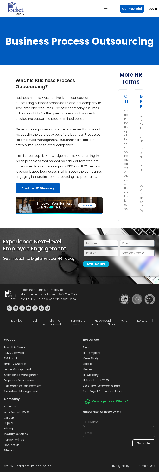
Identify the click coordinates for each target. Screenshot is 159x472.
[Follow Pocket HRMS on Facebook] (41, 308)
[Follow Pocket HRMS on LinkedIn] (15, 308)
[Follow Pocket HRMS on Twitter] (35, 308)
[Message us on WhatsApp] (87, 401)
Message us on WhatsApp (112, 401)
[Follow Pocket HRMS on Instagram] (22, 308)
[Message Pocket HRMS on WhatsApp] (9, 308)
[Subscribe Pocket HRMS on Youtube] (28, 308)
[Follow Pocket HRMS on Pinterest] (47, 308)
